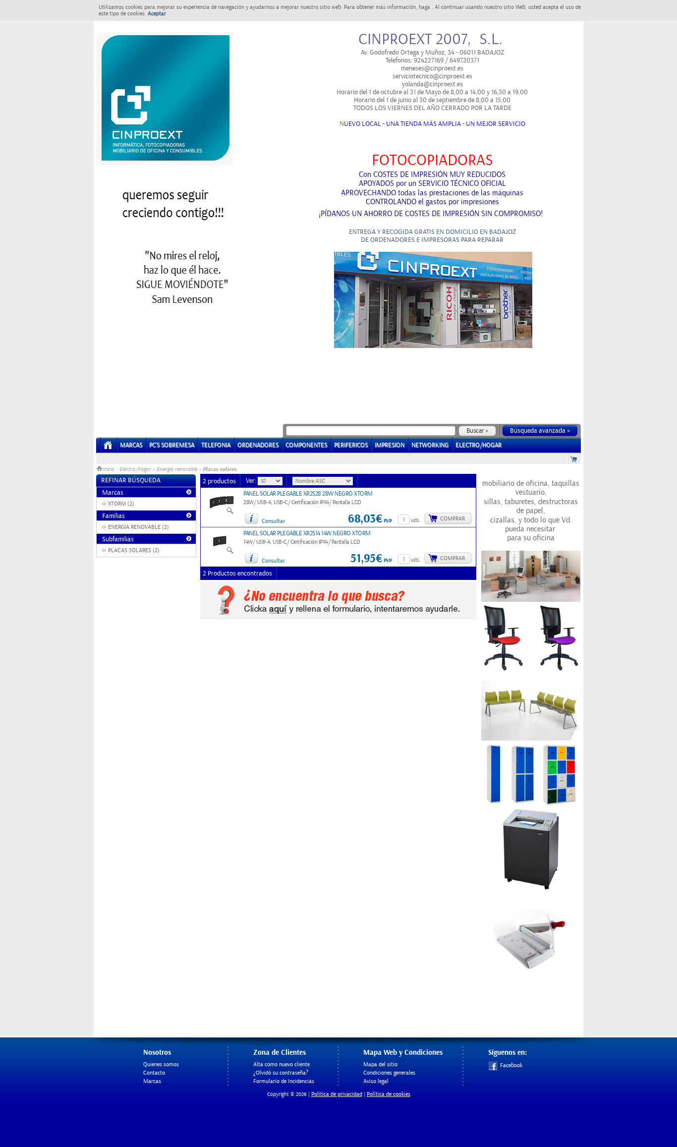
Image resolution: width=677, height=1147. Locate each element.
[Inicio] (108, 448)
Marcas (131, 445)
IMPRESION (389, 445)
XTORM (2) (121, 504)
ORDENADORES (258, 445)
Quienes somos (161, 1064)
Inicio (109, 469)
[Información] (251, 518)
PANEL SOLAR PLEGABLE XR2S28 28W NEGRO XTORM (308, 494)
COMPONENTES (306, 445)
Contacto (154, 1073)
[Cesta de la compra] (574, 459)
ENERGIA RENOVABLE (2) (138, 527)
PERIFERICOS (351, 445)
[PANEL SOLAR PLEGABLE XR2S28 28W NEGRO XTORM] (221, 512)
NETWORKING (430, 445)
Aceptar (157, 13)
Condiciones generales (389, 1073)
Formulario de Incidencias (283, 1081)
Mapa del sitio (380, 1064)
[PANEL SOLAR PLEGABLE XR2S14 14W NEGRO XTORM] (221, 552)
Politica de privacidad (336, 1094)
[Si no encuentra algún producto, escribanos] (338, 618)
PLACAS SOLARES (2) (134, 550)
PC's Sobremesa (171, 445)
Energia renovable (177, 469)
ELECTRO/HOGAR (478, 445)
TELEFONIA (215, 445)
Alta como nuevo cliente (281, 1064)
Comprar (452, 519)
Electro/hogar (135, 469)
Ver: (252, 481)
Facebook (511, 1065)
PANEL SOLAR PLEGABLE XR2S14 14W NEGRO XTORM (307, 533)
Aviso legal (376, 1081)
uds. (416, 520)
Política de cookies (388, 1094)
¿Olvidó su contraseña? (280, 1073)
